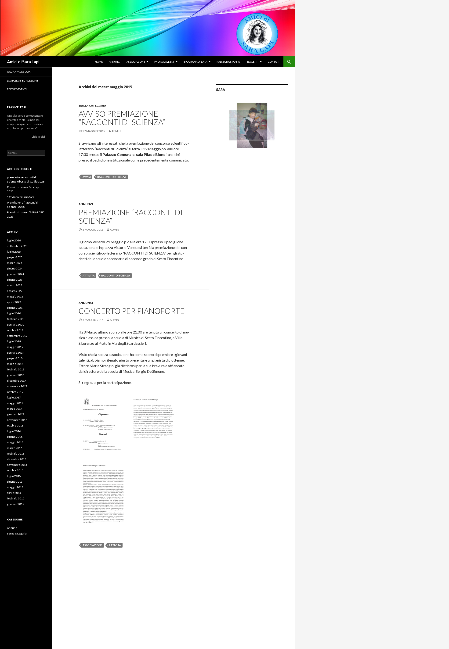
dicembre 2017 (16, 380)
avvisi (87, 176)
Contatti (274, 61)
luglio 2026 (14, 240)
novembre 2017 (17, 386)
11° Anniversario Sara (20, 197)
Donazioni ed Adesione (22, 80)
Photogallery (164, 61)
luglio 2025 (14, 251)
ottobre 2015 (15, 470)
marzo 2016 (14, 448)
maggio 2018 (15, 364)
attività (89, 275)
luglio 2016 (14, 431)
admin (116, 131)
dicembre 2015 (16, 459)
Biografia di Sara (195, 61)
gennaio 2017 (15, 414)
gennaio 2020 (15, 324)
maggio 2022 (15, 296)
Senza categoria (92, 105)
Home (99, 61)
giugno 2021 (14, 307)
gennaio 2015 (15, 504)
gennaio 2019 (15, 352)
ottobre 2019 (15, 330)
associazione (92, 545)
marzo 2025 (14, 263)
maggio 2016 (15, 442)
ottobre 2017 (15, 392)
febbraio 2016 (15, 453)
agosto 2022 (14, 291)
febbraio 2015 (15, 498)
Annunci (114, 61)
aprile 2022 (14, 302)
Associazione (136, 61)
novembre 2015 (17, 464)
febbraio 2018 (15, 369)
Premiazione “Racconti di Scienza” (131, 216)
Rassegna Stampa (228, 61)
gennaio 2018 (15, 375)
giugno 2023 (14, 279)
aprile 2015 (14, 493)
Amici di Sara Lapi (23, 61)
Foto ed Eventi (17, 89)
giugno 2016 (14, 436)
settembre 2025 (17, 246)
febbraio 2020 (15, 319)
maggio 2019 (15, 347)
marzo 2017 (14, 408)
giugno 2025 (14, 257)
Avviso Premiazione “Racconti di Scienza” (122, 118)
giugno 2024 (14, 268)
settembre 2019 (17, 335)
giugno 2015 (14, 481)
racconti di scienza (111, 176)
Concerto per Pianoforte (132, 311)
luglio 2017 (14, 397)
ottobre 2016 (15, 425)
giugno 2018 (14, 358)
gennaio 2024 (15, 274)
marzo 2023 (14, 285)
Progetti (252, 61)
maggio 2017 (15, 403)
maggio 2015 (15, 487)
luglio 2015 (14, 476)
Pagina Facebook (18, 71)
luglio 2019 (14, 341)
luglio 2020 (14, 313)
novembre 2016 (17, 420)
